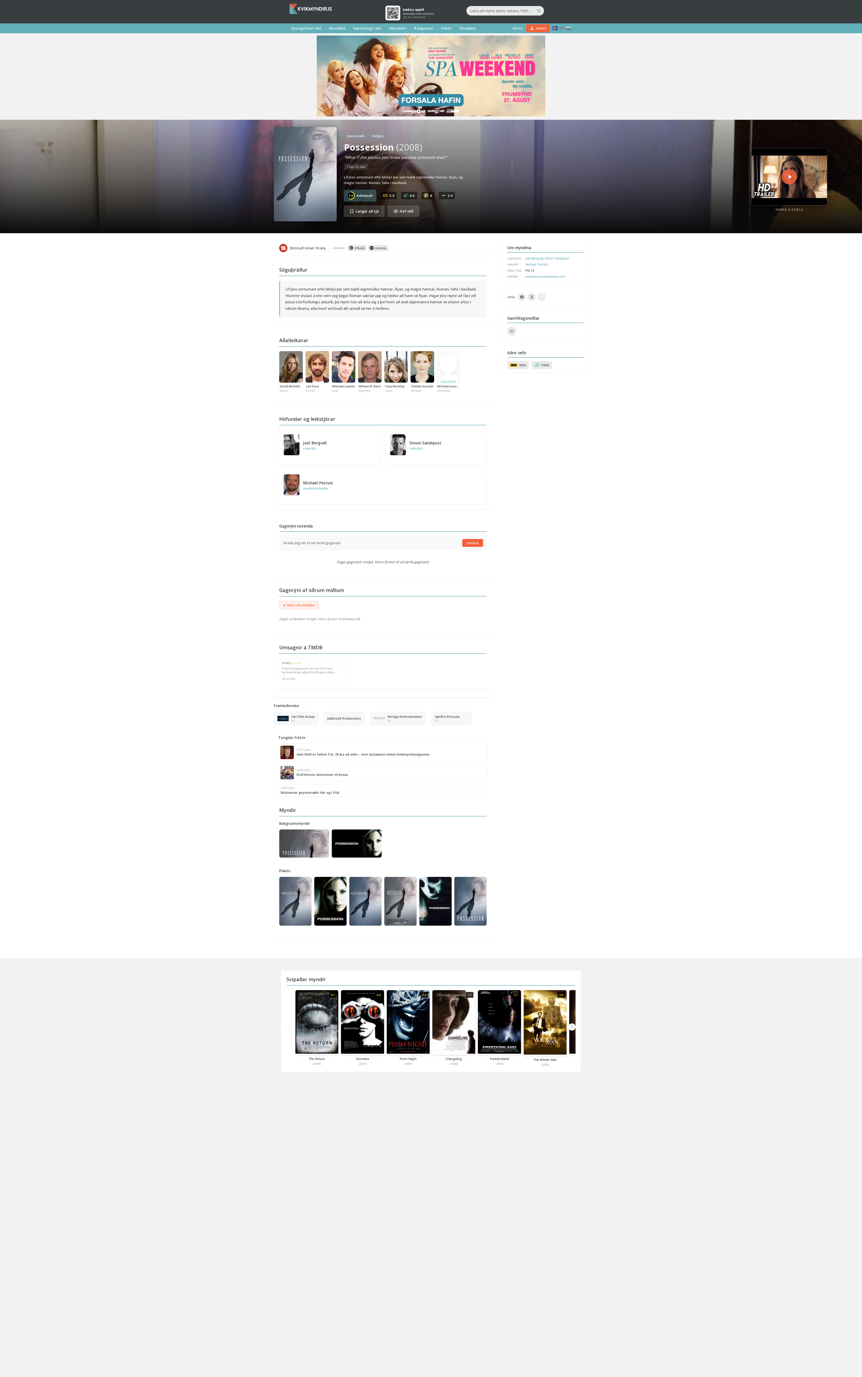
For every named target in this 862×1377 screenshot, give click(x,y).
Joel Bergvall (315, 443)
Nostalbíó (337, 28)
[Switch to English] (562, 28)
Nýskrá (517, 28)
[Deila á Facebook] (522, 297)
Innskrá (473, 543)
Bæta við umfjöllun (299, 605)
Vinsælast (467, 28)
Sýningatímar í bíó (306, 28)
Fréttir (446, 28)
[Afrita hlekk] (542, 297)
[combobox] (505, 11)
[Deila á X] (532, 297)
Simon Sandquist (425, 443)
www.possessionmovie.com (545, 276)
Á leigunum (423, 28)
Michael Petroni (318, 483)
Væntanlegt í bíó (367, 28)
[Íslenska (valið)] (555, 28)
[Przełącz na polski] (568, 28)
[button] (572, 1027)
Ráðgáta (377, 136)
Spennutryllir (356, 136)
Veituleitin (397, 28)
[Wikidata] (511, 331)
